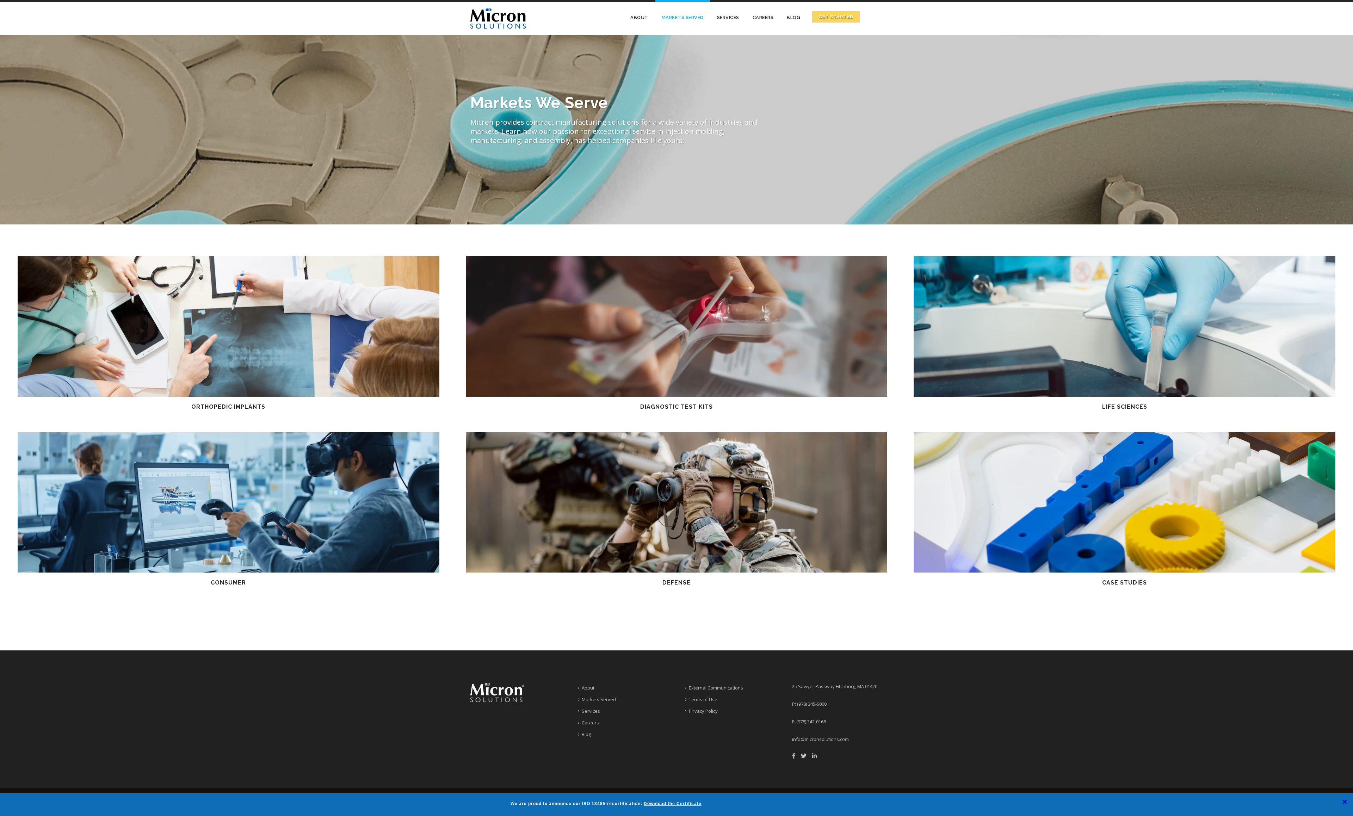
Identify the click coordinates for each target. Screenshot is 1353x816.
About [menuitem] (639, 17)
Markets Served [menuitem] (683, 17)
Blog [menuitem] (793, 17)
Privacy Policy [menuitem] (703, 711)
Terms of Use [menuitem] (703, 699)
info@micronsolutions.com (820, 739)
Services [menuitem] (728, 17)
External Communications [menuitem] (716, 688)
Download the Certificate (673, 803)
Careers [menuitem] (763, 17)
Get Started (835, 16)
